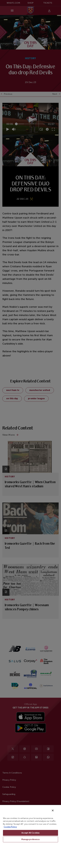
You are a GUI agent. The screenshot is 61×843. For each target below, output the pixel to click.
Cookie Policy (10, 827)
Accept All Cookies (30, 833)
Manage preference (30, 839)
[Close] (52, 810)
